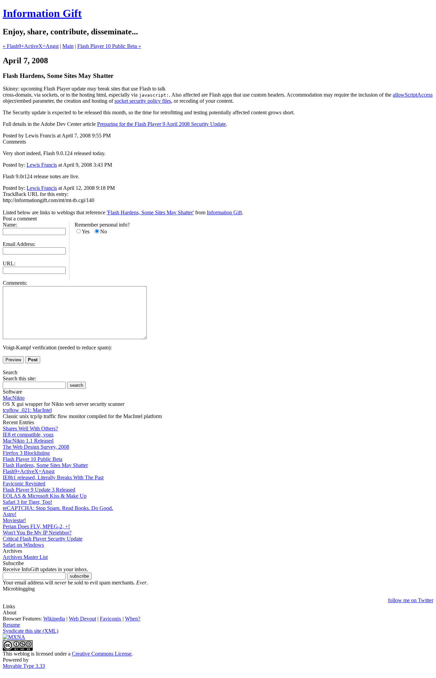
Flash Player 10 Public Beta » (109, 46)
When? (132, 619)
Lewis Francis (42, 165)
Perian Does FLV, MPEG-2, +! (36, 526)
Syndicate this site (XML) (30, 631)
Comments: (15, 283)
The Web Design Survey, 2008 (36, 447)
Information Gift (42, 13)
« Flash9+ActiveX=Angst (31, 46)
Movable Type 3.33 (24, 666)
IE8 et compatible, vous (28, 434)
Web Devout (82, 619)
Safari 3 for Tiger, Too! (27, 502)
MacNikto (14, 398)
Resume (11, 625)
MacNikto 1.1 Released (28, 441)
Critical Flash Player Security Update (42, 539)
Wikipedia (54, 619)
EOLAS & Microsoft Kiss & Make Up (45, 496)
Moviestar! (14, 520)
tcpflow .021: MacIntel (27, 410)
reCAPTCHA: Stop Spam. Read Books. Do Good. (58, 508)
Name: (10, 225)
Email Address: (19, 244)
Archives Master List (25, 557)
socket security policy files (142, 101)
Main (68, 46)
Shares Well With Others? (30, 428)
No (103, 231)
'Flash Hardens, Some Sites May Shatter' (150, 212)
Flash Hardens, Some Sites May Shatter (45, 465)
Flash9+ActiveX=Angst (28, 471)
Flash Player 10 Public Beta (32, 459)
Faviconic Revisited (24, 483)
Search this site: (19, 378)
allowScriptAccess (413, 95)
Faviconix (110, 619)
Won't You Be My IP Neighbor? (37, 532)
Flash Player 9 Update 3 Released (39, 490)
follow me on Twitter (410, 600)
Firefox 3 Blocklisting (26, 453)
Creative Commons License (101, 654)
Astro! (9, 514)
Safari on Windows (23, 545)
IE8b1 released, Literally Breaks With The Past (53, 477)
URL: (9, 263)
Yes (86, 231)
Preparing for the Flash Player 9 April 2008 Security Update (161, 124)
